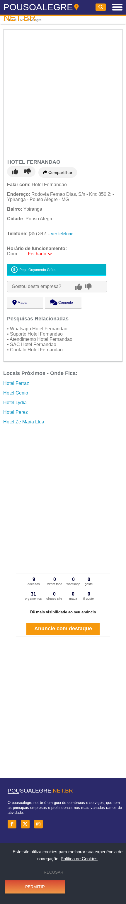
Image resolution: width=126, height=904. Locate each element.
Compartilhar (59, 172)
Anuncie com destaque (63, 628)
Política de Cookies (79, 858)
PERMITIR (35, 886)
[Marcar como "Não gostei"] (27, 171)
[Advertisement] (63, 93)
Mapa (22, 303)
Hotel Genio (15, 392)
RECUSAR (53, 872)
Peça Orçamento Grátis (37, 270)
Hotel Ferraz (16, 383)
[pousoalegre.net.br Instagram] (40, 824)
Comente (65, 303)
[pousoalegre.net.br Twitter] (27, 824)
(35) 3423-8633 (34, 233)
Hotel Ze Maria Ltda (23, 421)
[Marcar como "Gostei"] (16, 171)
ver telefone (62, 233)
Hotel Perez (15, 412)
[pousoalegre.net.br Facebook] (14, 824)
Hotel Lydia (15, 402)
